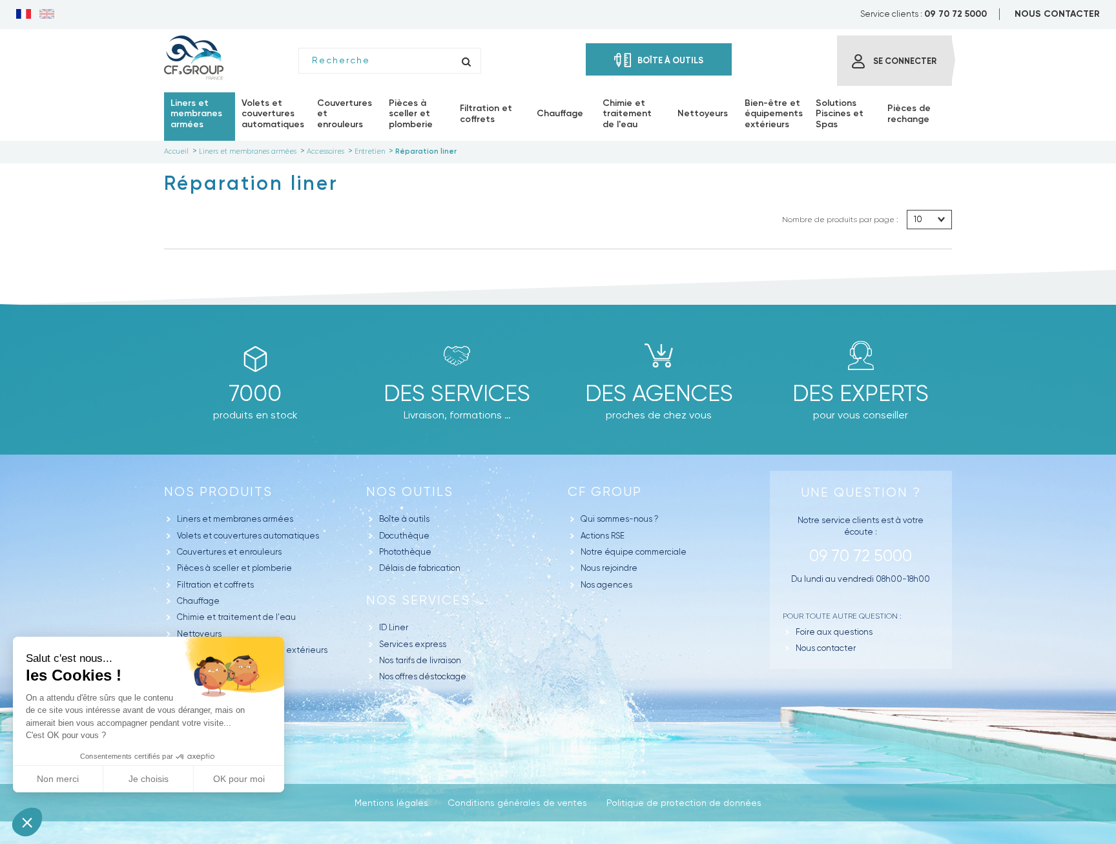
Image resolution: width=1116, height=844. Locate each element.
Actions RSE (603, 535)
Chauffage (198, 601)
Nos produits (218, 491)
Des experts (860, 393)
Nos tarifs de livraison (420, 660)
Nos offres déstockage (422, 676)
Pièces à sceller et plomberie (234, 568)
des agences (659, 393)
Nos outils (409, 491)
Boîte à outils (404, 519)
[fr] (23, 15)
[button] (27, 822)
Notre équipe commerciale (634, 552)
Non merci (58, 779)
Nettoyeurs (199, 634)
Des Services (457, 393)
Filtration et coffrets (215, 585)
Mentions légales (391, 803)
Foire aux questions (834, 632)
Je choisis (149, 779)
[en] (46, 15)
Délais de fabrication (419, 568)
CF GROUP (605, 491)
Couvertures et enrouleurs (229, 552)
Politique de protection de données (683, 803)
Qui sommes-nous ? (620, 519)
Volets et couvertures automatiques (248, 535)
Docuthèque (404, 535)
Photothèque (405, 552)
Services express (412, 644)
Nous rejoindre (609, 568)
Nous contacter (826, 648)
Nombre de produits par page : (840, 219)
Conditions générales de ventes (517, 803)
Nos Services (418, 600)
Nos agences (606, 585)
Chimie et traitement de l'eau (236, 617)
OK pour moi (239, 779)
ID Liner (393, 627)
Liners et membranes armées (235, 519)
